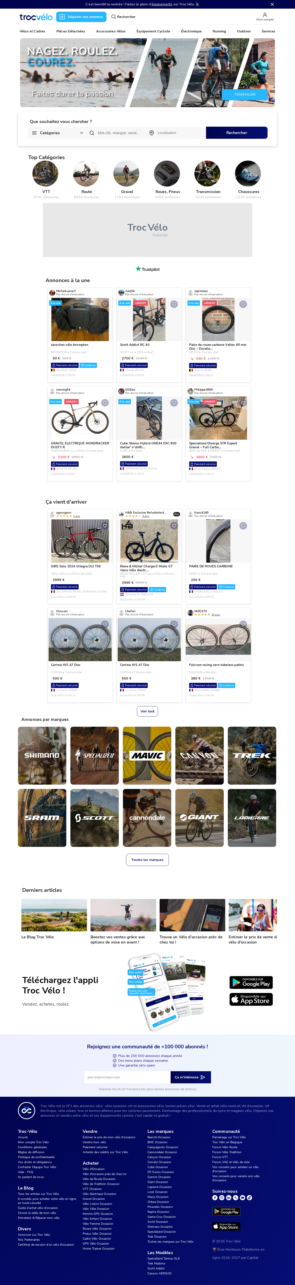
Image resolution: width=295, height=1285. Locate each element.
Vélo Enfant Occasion (97, 1219)
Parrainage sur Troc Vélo (229, 1137)
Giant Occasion (158, 1182)
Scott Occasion (158, 1222)
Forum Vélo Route (224, 1147)
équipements (162, 4)
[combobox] (176, 133)
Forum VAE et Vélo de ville (230, 1162)
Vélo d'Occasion (94, 1169)
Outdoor (244, 31)
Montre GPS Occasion (98, 1214)
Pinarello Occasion (160, 1207)
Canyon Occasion (159, 1157)
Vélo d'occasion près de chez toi (104, 1174)
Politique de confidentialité (36, 1157)
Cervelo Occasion (159, 1162)
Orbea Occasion (158, 1202)
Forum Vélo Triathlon (226, 1152)
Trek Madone (156, 1263)
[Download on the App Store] (251, 999)
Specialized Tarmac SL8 (163, 1258)
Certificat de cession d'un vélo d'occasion (46, 1245)
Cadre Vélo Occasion (97, 1239)
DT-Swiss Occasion (161, 1172)
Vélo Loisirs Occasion (97, 1204)
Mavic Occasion (158, 1197)
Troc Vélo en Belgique (227, 1142)
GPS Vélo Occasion (96, 1244)
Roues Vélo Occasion (97, 1229)
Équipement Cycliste (153, 31)
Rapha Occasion (158, 1212)
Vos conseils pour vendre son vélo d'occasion (236, 1178)
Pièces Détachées (70, 31)
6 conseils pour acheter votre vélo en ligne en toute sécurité (47, 1201)
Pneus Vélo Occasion (97, 1234)
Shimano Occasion (160, 1227)
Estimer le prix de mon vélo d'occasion (109, 1137)
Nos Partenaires (29, 1240)
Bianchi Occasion (159, 1137)
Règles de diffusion (31, 1152)
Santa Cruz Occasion (162, 1217)
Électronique (191, 31)
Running (219, 31)
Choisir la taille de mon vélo (37, 1213)
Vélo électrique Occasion (99, 1194)
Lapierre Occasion (160, 1187)
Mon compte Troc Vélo (33, 1142)
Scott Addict (156, 1268)
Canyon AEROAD (159, 1273)
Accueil (23, 1137)
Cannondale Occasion (162, 1152)
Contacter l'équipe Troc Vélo (37, 1167)
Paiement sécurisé (95, 1147)
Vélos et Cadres (32, 31)
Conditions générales (32, 1147)
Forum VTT (220, 1157)
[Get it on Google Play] (251, 983)
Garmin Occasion (159, 1177)
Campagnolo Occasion (163, 1147)
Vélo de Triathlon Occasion (101, 1184)
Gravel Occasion (94, 1199)
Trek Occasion (157, 1237)
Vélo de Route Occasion (99, 1179)
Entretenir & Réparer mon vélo (39, 1218)
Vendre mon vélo (94, 1142)
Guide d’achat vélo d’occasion (38, 1208)
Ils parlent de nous (31, 1177)
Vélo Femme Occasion (98, 1224)
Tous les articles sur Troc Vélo (38, 1194)
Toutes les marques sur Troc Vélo (170, 1242)
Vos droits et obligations (35, 1162)
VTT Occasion (92, 1189)
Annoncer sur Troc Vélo (34, 1235)
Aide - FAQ (25, 1172)
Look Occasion (158, 1192)
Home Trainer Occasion (98, 1249)
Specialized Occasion (162, 1232)
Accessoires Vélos (111, 31)
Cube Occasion (158, 1167)
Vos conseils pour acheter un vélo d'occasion (235, 1169)
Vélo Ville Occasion (96, 1209)
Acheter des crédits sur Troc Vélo (105, 1152)
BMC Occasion (157, 1142)
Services (268, 31)
